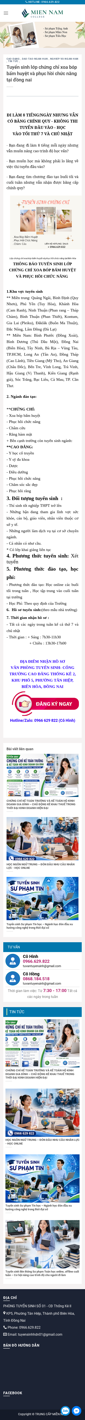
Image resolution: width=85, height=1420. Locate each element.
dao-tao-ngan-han (35, 58)
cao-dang (13, 58)
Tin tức (13, 61)
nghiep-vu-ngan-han (64, 58)
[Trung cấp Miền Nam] (42, 13)
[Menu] (5, 13)
